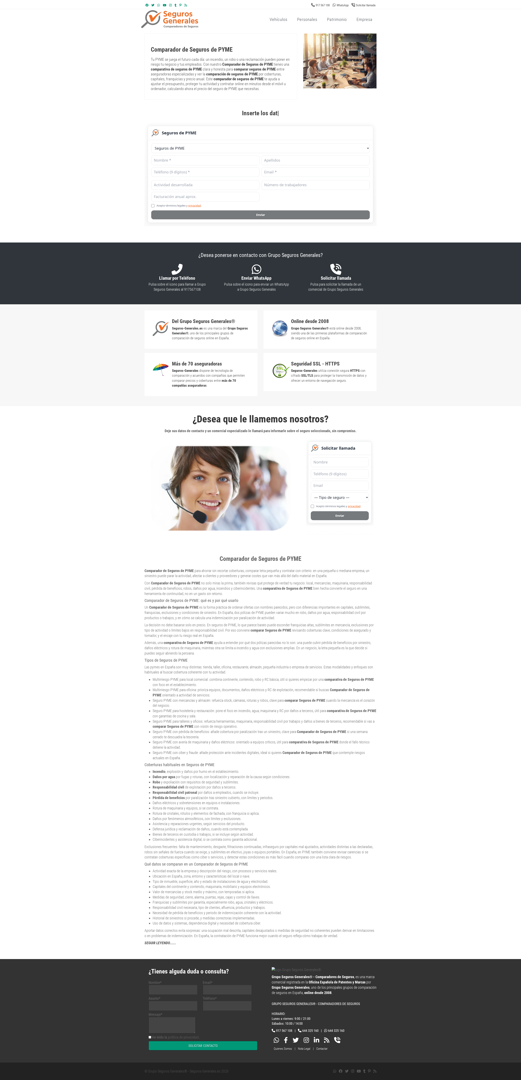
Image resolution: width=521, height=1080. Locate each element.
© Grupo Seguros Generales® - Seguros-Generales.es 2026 (186, 1071)
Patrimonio (337, 19)
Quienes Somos (283, 1049)
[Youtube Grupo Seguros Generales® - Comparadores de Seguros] (164, 5)
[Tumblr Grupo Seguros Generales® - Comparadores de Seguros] (175, 5)
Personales (307, 19)
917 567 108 (323, 5)
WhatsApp (343, 5)
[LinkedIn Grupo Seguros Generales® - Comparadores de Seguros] (316, 1041)
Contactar (322, 1049)
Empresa (364, 19)
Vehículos (278, 19)
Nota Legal (304, 1049)
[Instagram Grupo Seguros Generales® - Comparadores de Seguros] (170, 5)
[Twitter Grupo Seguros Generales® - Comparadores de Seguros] (152, 5)
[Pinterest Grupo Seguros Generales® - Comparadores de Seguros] (180, 5)
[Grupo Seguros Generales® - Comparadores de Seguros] (218, 26)
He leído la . (176, 1037)
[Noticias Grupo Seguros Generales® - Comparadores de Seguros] (185, 5)
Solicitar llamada (365, 5)
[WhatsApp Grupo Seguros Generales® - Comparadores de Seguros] (158, 5)
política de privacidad (183, 1037)
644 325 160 (310, 1031)
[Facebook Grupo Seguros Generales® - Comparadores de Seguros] (147, 5)
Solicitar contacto (203, 1046)
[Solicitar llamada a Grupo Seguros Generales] (337, 1041)
